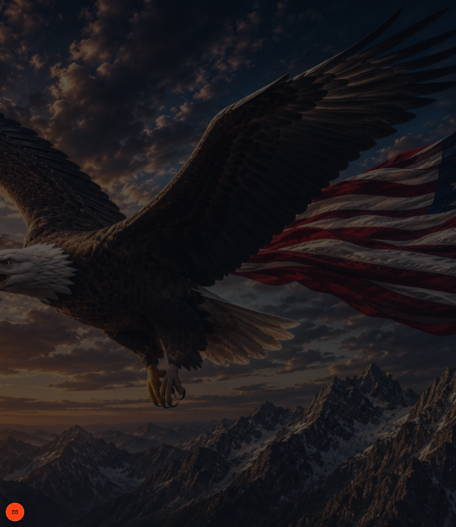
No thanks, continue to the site (228, 360)
